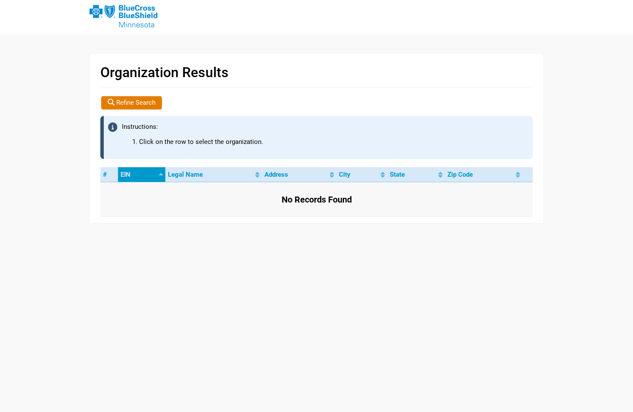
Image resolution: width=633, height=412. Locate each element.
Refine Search (135, 102)
